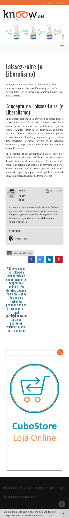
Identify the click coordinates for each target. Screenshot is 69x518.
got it (51, 515)
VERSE (63, 488)
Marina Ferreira (22, 238)
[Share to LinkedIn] (49, 262)
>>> (27, 222)
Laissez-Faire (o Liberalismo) (24, 69)
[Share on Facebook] (31, 262)
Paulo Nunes (22, 197)
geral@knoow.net (17, 315)
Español (60, 2)
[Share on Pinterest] (59, 262)
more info (39, 515)
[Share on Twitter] (40, 262)
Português (48, 2)
